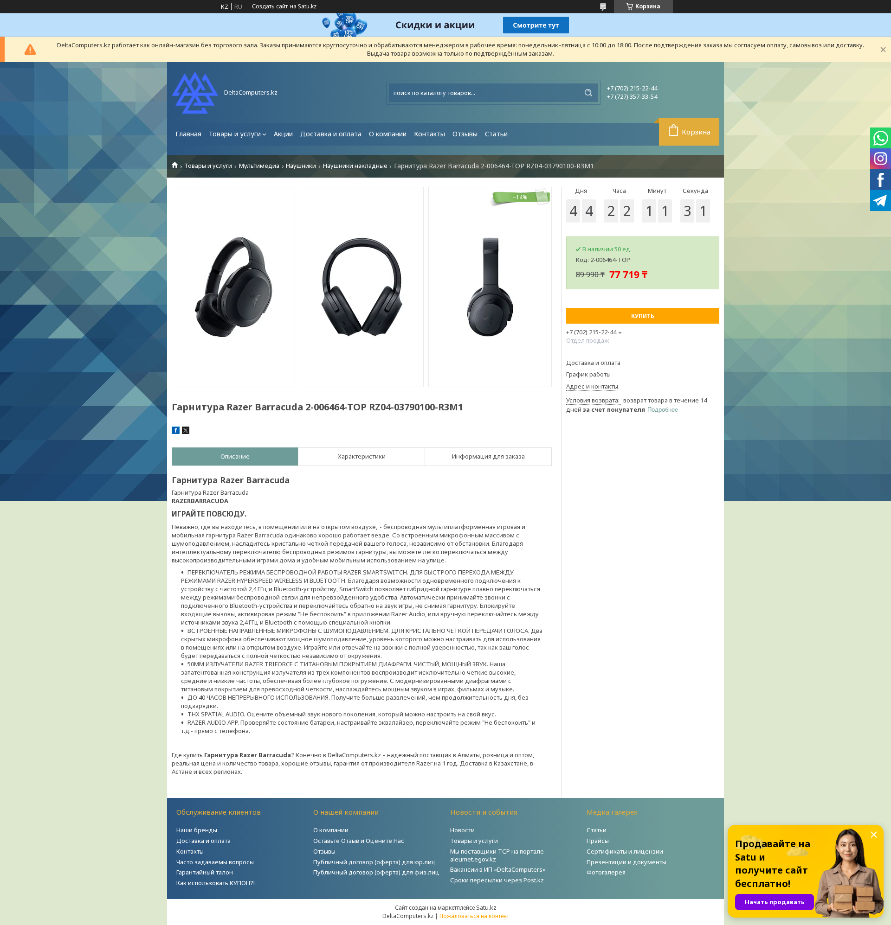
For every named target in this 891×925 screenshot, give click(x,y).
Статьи (496, 133)
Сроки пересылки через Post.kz (497, 880)
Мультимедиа (259, 166)
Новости (462, 830)
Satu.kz (486, 907)
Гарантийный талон (204, 872)
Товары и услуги (235, 133)
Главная (188, 133)
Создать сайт (270, 6)
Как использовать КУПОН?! (215, 883)
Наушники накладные (355, 166)
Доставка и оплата (331, 133)
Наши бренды (196, 830)
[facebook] (176, 431)
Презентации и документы (626, 862)
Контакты (429, 133)
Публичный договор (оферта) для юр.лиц (374, 862)
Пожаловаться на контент (474, 916)
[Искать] (588, 92)
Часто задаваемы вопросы (215, 862)
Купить (642, 316)
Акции (283, 133)
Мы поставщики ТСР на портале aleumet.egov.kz (497, 855)
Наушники (301, 166)
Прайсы (598, 840)
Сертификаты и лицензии (625, 851)
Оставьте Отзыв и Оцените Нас (358, 840)
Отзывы (465, 133)
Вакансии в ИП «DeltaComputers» (498, 869)
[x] (185, 431)
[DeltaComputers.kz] (195, 92)
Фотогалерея (606, 872)
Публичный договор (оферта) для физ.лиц (376, 872)
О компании (388, 133)
